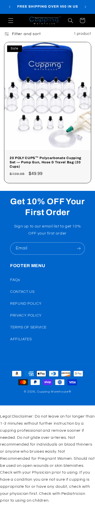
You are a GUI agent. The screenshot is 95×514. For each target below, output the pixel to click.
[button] (10, 20)
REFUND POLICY (26, 303)
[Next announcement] (85, 6)
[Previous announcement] (9, 6)
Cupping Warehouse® (54, 391)
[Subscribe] (79, 248)
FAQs (15, 280)
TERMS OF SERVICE (28, 327)
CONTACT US (22, 292)
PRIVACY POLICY (26, 315)
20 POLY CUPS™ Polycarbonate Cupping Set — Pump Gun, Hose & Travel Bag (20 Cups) (45, 162)
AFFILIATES (21, 339)
